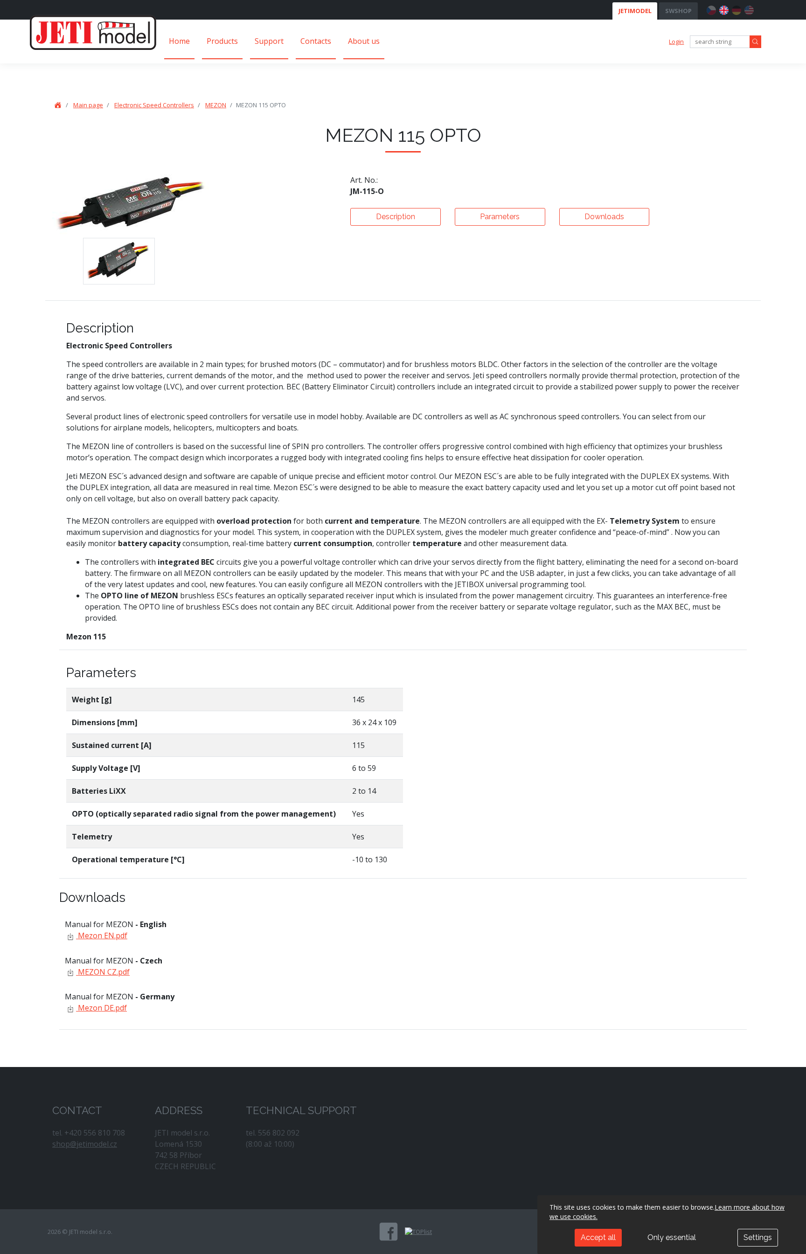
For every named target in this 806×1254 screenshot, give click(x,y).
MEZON (215, 105)
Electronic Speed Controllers (154, 105)
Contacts (315, 41)
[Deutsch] (736, 9)
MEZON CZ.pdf (103, 972)
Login (676, 41)
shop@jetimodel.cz (84, 1144)
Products (222, 41)
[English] (724, 9)
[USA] (749, 9)
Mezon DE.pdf (101, 1008)
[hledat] (755, 41)
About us (364, 41)
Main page (88, 105)
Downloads (604, 216)
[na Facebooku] (388, 1231)
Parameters (500, 216)
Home (179, 41)
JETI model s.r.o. (93, 32)
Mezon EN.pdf (101, 935)
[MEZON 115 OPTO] (119, 261)
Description (395, 216)
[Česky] (711, 9)
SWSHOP (678, 11)
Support (269, 41)
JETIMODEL (635, 11)
